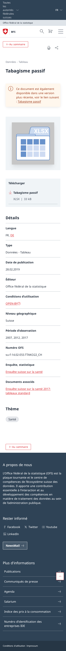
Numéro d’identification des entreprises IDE (23, 624)
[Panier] (50, 31)
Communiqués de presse (21, 581)
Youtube (51, 527)
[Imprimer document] (49, 48)
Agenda (9, 591)
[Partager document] (56, 48)
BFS (13, 31)
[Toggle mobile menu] (60, 31)
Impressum (32, 645)
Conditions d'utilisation (14, 645)
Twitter (33, 527)
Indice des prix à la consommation (27, 612)
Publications (12, 571)
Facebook (13, 527)
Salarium (10, 601)
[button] (60, 576)
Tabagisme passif (29, 101)
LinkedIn (13, 534)
